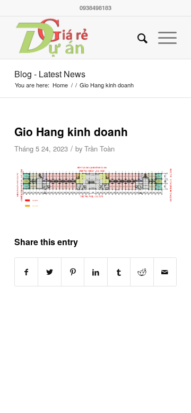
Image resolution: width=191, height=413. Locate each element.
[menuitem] (137, 37)
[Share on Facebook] (26, 272)
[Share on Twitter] (49, 272)
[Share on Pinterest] (73, 272)
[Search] (137, 37)
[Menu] (162, 37)
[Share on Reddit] (142, 272)
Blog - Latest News (49, 74)
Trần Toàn (99, 148)
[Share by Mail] (165, 272)
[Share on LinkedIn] (95, 272)
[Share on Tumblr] (119, 272)
